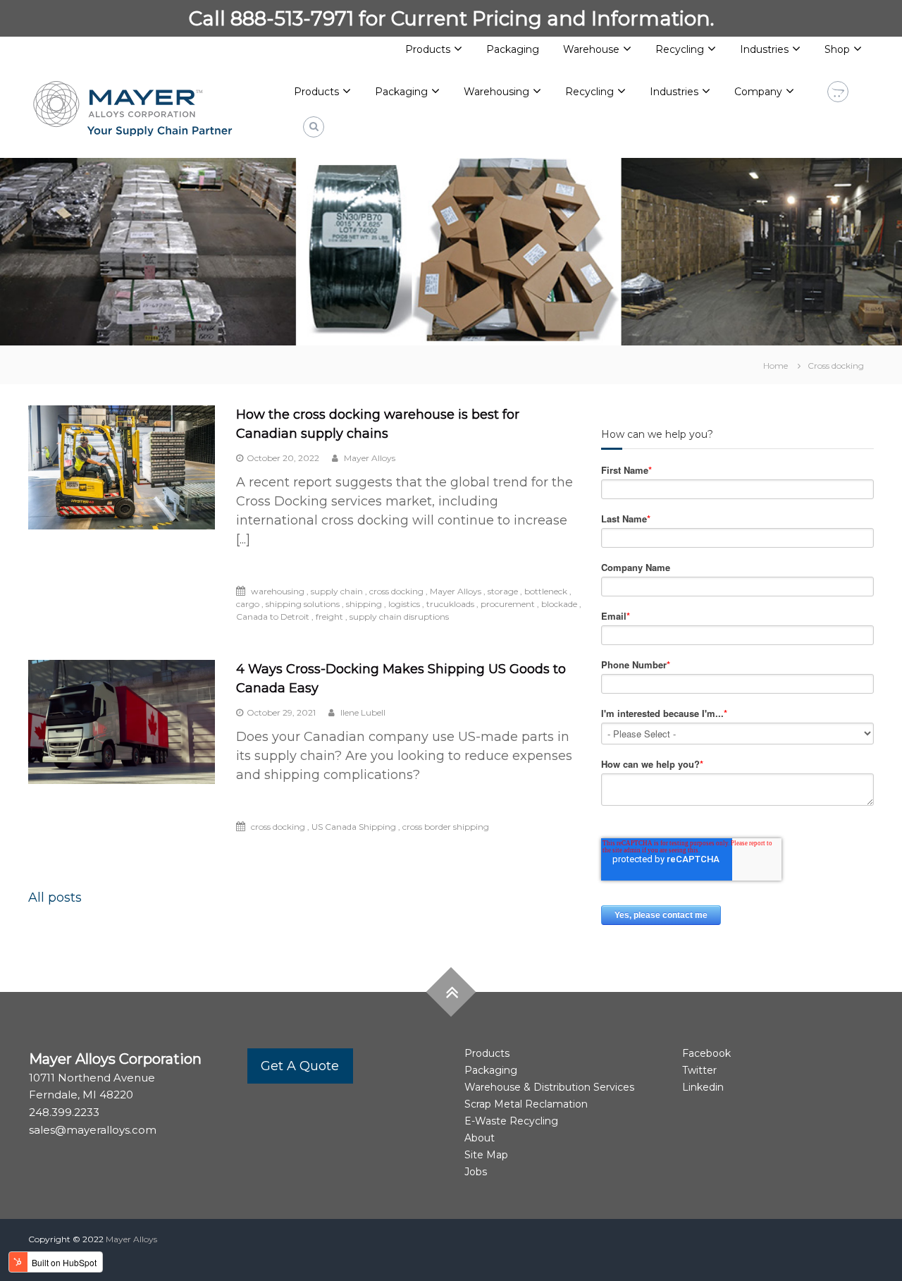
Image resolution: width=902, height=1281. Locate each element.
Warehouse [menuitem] (591, 49)
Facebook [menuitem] (706, 1053)
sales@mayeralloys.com (92, 1129)
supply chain (337, 591)
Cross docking (836, 365)
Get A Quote (300, 1066)
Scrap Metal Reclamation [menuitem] (526, 1104)
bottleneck (545, 591)
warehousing (277, 591)
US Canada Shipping (353, 826)
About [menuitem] (479, 1138)
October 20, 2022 (283, 458)
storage (503, 591)
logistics (404, 604)
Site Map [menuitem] (486, 1155)
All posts (55, 897)
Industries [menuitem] (764, 49)
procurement (508, 604)
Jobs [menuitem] (475, 1172)
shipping (364, 604)
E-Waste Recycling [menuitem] (511, 1121)
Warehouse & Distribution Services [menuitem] (549, 1087)
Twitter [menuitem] (699, 1070)
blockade (559, 604)
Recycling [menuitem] (679, 49)
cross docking (396, 591)
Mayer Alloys (368, 458)
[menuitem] (322, 92)
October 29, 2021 (281, 712)
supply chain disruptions (399, 616)
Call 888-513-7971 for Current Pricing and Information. (451, 18)
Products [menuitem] (427, 49)
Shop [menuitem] (837, 49)
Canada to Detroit (272, 616)
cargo (247, 604)
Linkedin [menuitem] (703, 1087)
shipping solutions (303, 604)
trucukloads (450, 604)
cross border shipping (445, 826)
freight (329, 616)
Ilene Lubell (361, 712)
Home (775, 365)
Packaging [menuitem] (512, 49)
